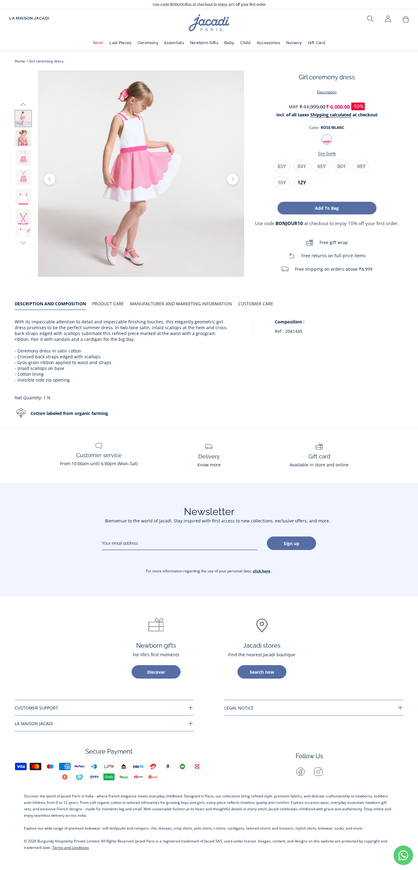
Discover (156, 672)
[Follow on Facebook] (300, 771)
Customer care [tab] (255, 304)
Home (20, 61)
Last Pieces (120, 42)
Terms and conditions (70, 847)
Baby (229, 42)
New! (98, 42)
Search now (262, 672)
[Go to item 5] (23, 196)
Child (245, 42)
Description (327, 92)
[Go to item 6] (23, 216)
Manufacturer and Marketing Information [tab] (181, 304)
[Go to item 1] (23, 118)
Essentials (174, 42)
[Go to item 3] (23, 157)
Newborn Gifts (204, 42)
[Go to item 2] (23, 138)
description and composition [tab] (50, 304)
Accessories (268, 42)
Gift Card (316, 42)
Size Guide (327, 153)
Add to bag (327, 208)
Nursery (294, 42)
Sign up (291, 543)
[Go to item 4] (23, 177)
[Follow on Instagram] (318, 771)
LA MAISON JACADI (29, 18)
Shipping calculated (330, 115)
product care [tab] (108, 304)
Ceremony (148, 42)
